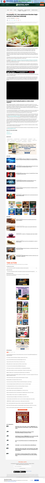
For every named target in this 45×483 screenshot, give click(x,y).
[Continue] (30, 466)
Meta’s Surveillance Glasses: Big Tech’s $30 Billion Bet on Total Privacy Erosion (17, 390)
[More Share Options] (20, 20)
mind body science (29, 22)
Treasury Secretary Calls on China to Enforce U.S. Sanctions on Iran (16, 361)
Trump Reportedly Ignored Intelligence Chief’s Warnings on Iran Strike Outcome (18, 396)
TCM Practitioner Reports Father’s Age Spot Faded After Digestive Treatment (17, 377)
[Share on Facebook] (9, 20)
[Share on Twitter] (11, 20)
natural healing (34, 22)
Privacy (24, 474)
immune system (23, 22)
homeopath (14, 22)
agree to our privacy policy (12, 481)
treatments (13, 23)
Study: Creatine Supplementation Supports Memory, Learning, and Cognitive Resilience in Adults (20, 403)
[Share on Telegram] (13, 20)
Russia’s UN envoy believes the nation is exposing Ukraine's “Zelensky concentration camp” (19, 370)
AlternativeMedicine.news (12, 128)
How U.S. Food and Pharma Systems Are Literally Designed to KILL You (16, 359)
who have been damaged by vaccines (14, 116)
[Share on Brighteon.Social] (7, 20)
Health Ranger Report (10, 424)
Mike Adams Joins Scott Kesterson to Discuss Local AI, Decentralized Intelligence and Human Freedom (24, 432)
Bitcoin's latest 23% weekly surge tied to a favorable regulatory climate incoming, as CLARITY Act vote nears (21, 405)
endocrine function (13, 140)
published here (20, 476)
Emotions (8, 140)
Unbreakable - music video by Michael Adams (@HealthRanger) (25, 445)
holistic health (11, 22)
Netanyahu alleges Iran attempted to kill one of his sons (14, 379)
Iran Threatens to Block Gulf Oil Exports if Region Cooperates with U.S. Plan (17, 357)
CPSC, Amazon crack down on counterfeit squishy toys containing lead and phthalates (18, 368)
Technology (24, 10)
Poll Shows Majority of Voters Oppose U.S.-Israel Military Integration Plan (17, 394)
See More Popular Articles (22, 409)
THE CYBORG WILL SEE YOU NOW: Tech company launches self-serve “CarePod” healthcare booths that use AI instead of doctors (26, 181)
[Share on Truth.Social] (17, 20)
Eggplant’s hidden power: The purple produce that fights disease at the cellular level (18, 372)
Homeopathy (18, 22)
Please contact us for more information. (11, 275)
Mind (26, 22)
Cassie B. (21, 172)
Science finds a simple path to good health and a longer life (14, 388)
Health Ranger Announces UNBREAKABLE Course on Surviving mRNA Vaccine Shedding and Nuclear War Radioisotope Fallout (26, 437)
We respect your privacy (22, 468)
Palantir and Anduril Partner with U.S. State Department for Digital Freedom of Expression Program (20, 392)
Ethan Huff (12, 18)
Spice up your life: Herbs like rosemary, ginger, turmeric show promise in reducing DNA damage (19, 407)
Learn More (31, 480)
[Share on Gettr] (18, 20)
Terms (26, 474)
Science (20, 10)
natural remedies (9, 23)
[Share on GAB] (15, 20)
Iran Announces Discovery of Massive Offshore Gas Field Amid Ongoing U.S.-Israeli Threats (19, 381)
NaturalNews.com (9, 133)
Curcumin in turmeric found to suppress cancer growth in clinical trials (26, 226)
